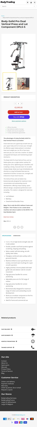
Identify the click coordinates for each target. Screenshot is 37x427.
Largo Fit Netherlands (8, 402)
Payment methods (7, 384)
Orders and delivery (8, 382)
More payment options (19, 121)
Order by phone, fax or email (11, 388)
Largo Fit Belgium (7, 404)
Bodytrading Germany (8, 398)
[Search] (34, 6)
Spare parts (5, 365)
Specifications (6, 235)
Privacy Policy (6, 369)
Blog (2, 373)
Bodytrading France (8, 400)
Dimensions (16, 235)
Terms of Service (7, 371)
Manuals (4, 367)
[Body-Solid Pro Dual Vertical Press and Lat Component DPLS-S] (18, 53)
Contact (4, 361)
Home (2, 16)
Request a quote (6, 390)
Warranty (4, 386)
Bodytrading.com (20, 415)
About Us (4, 363)
